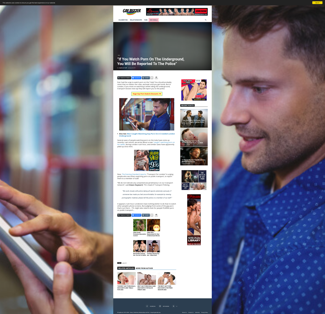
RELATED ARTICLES (126, 268)
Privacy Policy (204, 312)
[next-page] (121, 293)
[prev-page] (118, 293)
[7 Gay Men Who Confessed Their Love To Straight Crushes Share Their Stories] (194, 118)
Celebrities (123, 20)
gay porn (124, 263)
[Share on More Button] (151, 77)
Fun (145, 20)
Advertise (197, 312)
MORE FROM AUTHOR (144, 268)
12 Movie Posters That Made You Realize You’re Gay (193, 161)
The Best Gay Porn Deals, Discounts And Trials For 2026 (126, 288)
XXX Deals (154, 20)
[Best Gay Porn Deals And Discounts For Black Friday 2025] (147, 278)
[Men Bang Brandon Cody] (194, 100)
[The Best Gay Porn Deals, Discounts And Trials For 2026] (126, 278)
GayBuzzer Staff (123, 67)
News (119, 55)
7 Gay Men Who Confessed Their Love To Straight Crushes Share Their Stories (193, 122)
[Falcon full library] (194, 244)
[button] (206, 20)
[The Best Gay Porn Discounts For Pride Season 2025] (167, 278)
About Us (184, 312)
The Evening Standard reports (134, 174)
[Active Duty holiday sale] (146, 172)
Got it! (317, 3)
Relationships (136, 20)
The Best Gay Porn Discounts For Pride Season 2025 (165, 288)
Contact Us (190, 312)
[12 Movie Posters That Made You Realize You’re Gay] (194, 156)
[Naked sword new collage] (194, 190)
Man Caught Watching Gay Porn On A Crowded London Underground (147, 135)
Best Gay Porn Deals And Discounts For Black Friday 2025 (147, 288)
